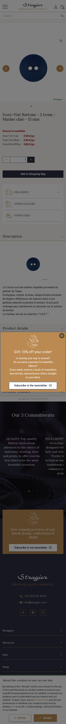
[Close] (62, 335)
